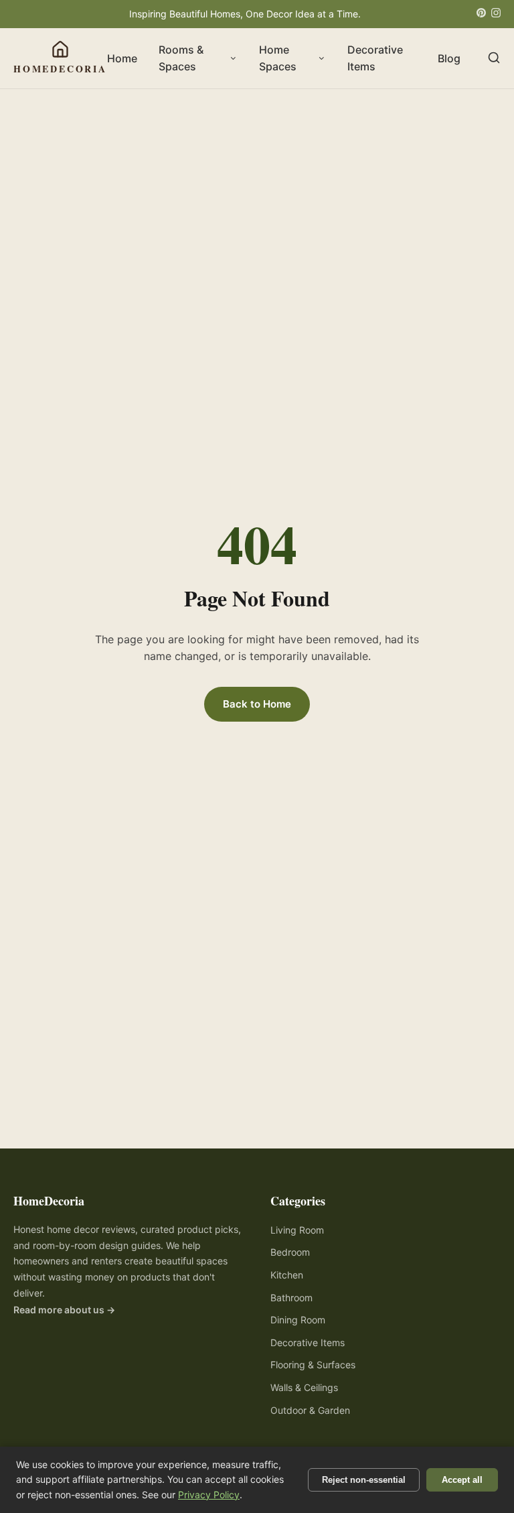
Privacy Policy (209, 1494)
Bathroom (291, 1297)
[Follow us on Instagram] (496, 14)
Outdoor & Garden (310, 1410)
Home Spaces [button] (277, 58)
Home (122, 58)
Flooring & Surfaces (312, 1364)
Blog (449, 58)
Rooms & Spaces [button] (181, 58)
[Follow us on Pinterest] (481, 14)
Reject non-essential (364, 1480)
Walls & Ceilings (304, 1387)
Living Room (297, 1230)
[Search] (494, 58)
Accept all (462, 1480)
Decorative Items (375, 58)
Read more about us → (64, 1309)
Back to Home (257, 704)
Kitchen (286, 1274)
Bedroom (290, 1252)
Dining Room (297, 1319)
